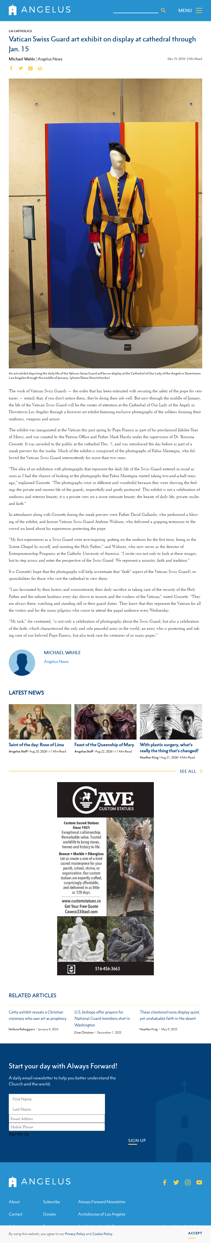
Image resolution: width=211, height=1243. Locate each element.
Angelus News (50, 58)
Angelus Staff (18, 751)
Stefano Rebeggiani (22, 1029)
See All (188, 771)
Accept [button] (195, 1233)
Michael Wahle (22, 58)
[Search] (163, 10)
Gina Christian (84, 1033)
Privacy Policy (75, 1234)
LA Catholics (20, 31)
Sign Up (137, 1140)
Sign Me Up (19, 1134)
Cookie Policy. (102, 1234)
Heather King (149, 757)
